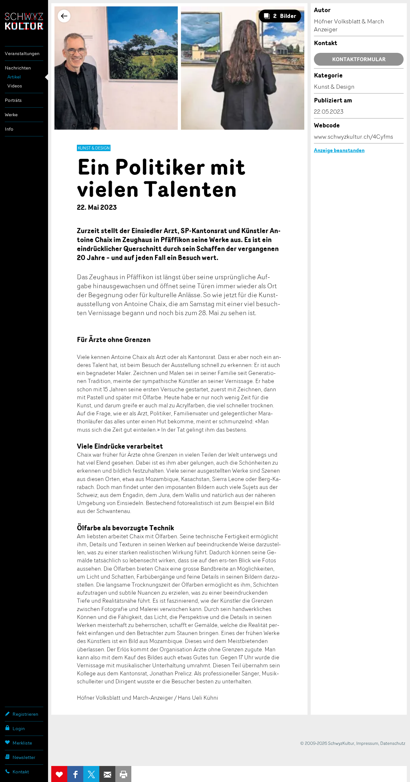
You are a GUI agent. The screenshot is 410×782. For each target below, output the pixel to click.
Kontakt (20, 771)
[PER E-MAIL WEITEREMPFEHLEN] (107, 774)
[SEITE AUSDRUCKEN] (123, 774)
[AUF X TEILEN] (91, 774)
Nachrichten (18, 67)
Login (18, 728)
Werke (11, 114)
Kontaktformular (359, 59)
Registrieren (25, 714)
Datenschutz (392, 743)
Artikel (14, 76)
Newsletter (23, 757)
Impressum (367, 743)
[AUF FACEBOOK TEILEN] (75, 774)
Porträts (13, 100)
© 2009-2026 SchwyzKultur (327, 743)
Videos (14, 85)
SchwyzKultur (24, 21)
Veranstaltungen (22, 53)
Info (9, 129)
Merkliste (22, 742)
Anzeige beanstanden (339, 150)
